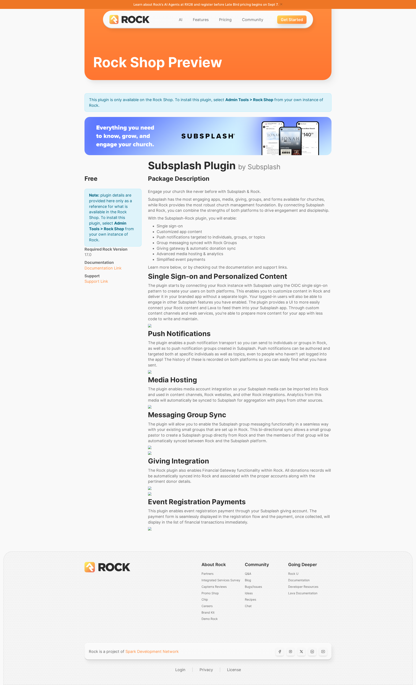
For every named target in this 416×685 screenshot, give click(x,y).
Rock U (293, 573)
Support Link (96, 281)
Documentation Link (103, 268)
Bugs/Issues (253, 586)
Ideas (249, 593)
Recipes (250, 599)
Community (252, 19)
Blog (248, 580)
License (234, 669)
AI (180, 19)
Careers (207, 606)
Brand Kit (208, 612)
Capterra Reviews (214, 586)
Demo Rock (210, 619)
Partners (207, 573)
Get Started (292, 19)
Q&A (248, 573)
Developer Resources (303, 586)
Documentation (299, 580)
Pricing (225, 19)
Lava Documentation (302, 593)
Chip (205, 599)
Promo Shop (210, 593)
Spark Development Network (152, 651)
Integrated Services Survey (221, 580)
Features (201, 19)
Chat (248, 606)
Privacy (206, 669)
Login (180, 669)
